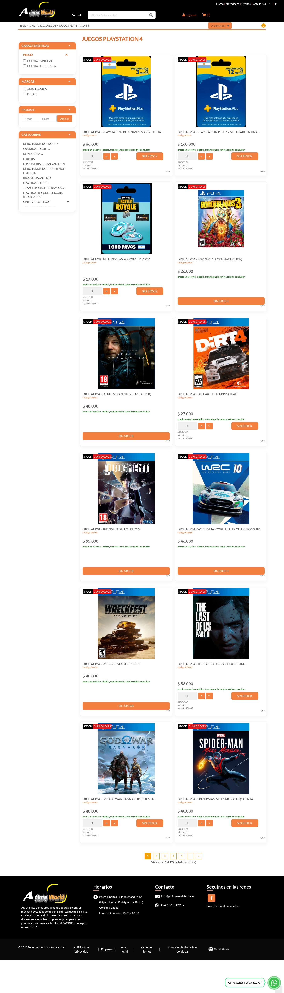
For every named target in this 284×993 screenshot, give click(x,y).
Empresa (107, 949)
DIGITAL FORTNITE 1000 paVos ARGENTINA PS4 (116, 259)
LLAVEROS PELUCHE (36, 182)
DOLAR (32, 94)
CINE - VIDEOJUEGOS (42, 25)
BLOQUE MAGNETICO (37, 177)
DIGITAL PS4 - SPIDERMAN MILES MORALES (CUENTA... (216, 799)
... (190, 856)
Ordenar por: (219, 25)
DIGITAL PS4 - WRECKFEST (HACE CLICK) (112, 664)
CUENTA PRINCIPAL (40, 60)
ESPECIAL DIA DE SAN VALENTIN (44, 163)
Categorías (259, 4)
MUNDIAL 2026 (33, 153)
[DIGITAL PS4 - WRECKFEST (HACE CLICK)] (126, 623)
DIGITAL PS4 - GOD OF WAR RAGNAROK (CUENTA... (119, 799)
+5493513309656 (172, 905)
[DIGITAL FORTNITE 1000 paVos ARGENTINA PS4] (126, 218)
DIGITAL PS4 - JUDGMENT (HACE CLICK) (111, 529)
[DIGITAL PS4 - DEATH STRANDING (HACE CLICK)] (126, 353)
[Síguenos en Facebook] (276, 4)
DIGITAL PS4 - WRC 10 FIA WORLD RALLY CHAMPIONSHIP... (219, 529)
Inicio (23, 25)
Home (220, 4)
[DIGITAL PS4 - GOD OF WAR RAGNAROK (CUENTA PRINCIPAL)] (126, 758)
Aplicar (64, 118)
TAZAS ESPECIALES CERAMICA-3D (45, 187)
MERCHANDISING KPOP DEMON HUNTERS (44, 170)
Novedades (232, 4)
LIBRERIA (29, 158)
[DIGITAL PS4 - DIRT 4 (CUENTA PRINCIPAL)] (221, 353)
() (208, 15)
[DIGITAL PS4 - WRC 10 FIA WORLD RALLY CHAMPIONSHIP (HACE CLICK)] (221, 488)
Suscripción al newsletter (223, 906)
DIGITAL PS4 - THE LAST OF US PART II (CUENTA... (212, 664)
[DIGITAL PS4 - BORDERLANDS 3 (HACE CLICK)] (221, 218)
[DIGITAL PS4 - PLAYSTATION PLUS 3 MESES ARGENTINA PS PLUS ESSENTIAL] (126, 91)
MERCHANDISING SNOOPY (40, 143)
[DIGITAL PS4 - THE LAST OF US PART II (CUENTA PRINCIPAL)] (221, 623)
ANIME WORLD (37, 89)
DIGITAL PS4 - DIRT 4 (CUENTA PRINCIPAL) (208, 394)
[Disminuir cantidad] (114, 156)
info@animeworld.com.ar (177, 896)
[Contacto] (76, 15)
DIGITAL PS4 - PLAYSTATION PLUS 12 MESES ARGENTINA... (218, 132)
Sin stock (149, 156)
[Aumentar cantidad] (106, 156)
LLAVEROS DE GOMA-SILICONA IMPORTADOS (43, 194)
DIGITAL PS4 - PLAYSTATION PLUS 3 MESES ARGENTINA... (123, 132)
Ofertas (246, 4)
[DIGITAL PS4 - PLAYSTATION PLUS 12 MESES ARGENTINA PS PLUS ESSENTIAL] (221, 91)
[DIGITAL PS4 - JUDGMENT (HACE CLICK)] (126, 488)
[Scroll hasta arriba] (278, 989)
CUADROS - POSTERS (36, 148)
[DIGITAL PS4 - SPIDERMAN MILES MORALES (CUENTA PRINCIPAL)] (221, 758)
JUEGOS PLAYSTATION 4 (74, 25)
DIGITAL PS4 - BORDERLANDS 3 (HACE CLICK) (210, 259)
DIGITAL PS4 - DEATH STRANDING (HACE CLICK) (117, 394)
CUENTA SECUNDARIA (41, 66)
